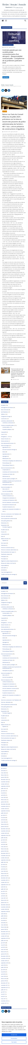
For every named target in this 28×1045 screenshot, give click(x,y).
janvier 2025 (3, 802)
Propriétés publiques (6, 429)
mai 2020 (3, 920)
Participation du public (7, 484)
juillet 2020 (3, 916)
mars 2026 (3, 772)
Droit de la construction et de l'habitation (10, 514)
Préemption (3, 556)
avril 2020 (3, 922)
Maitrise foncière (4, 538)
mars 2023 (3, 846)
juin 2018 (3, 969)
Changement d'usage (5, 416)
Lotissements (4, 534)
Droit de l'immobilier (5, 487)
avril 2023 (3, 844)
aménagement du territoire (7, 407)
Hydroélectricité (5, 454)
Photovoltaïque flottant (7, 465)
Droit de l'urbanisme (5, 494)
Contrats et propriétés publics (7, 425)
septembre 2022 (4, 860)
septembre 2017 (4, 987)
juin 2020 (3, 918)
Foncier (2, 532)
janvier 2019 (3, 954)
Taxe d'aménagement (6, 572)
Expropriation (4, 525)
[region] (14, 1032)
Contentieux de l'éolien (7, 474)
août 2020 (3, 913)
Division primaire (4, 441)
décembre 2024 (4, 804)
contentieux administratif (6, 421)
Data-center (5, 489)
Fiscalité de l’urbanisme (7, 507)
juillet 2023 (3, 837)
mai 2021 (3, 893)
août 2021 (3, 887)
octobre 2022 (4, 857)
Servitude (3, 570)
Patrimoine (3, 545)
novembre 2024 (4, 806)
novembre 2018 (4, 958)
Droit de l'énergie (5, 445)
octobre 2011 (4, 1003)
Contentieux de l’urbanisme (8, 500)
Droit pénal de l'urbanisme (8, 504)
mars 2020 (3, 925)
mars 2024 (3, 822)
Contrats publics (6, 427)
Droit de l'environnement (6, 468)
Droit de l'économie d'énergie (8, 449)
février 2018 (3, 978)
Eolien (3, 451)
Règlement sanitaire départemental (9, 561)
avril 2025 (3, 795)
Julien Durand (12, 47)
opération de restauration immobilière (10, 509)
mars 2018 (3, 976)
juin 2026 (3, 768)
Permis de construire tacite (7, 547)
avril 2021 (3, 895)
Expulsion (4, 540)
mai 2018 (3, 971)
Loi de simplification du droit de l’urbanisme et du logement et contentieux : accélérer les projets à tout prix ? (18, 385)
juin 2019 (3, 942)
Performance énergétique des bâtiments (11, 460)
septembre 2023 (4, 835)
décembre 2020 (4, 904)
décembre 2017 (4, 983)
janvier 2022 (3, 875)
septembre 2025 (4, 786)
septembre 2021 (4, 884)
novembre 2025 (4, 781)
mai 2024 (3, 817)
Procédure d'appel (6, 527)
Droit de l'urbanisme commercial (9, 502)
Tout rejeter (14, 1042)
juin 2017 (3, 992)
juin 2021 (3, 891)
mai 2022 (3, 866)
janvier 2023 (3, 851)
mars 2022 (3, 871)
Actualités (3, 405)
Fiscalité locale (4, 529)
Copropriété (3, 432)
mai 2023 (3, 842)
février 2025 (3, 799)
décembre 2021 (4, 878)
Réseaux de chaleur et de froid (7, 563)
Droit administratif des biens (7, 443)
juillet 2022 (3, 862)
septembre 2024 (4, 810)
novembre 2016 (4, 1001)
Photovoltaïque (5, 463)
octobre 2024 (4, 808)
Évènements (4, 523)
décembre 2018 (4, 956)
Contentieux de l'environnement (9, 472)
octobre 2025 (4, 784)
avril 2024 (3, 819)
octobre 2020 (4, 909)
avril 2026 (3, 770)
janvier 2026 (3, 777)
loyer (2, 536)
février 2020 (3, 927)
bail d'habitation (4, 412)
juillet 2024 (3, 813)
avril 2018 (3, 974)
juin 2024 (3, 815)
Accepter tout (14, 1034)
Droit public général (5, 520)
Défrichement (5, 476)
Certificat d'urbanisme (7, 495)
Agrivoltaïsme (5, 447)
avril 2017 (3, 996)
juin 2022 (3, 864)
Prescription (3, 558)
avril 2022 (3, 869)
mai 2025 (3, 793)
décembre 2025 (4, 779)
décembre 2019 (4, 931)
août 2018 (3, 965)
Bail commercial (4, 409)
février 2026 (3, 775)
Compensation (5, 469)
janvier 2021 (3, 902)
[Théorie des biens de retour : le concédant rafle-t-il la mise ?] (5, 395)
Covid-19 (3, 434)
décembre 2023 (4, 828)
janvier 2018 (3, 980)
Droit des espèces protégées (8, 478)
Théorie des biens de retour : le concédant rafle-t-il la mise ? (18, 394)
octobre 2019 (4, 936)
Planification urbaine (5, 554)
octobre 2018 (4, 960)
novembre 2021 (4, 880)
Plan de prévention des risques (8, 552)
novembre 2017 (4, 985)
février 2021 (3, 900)
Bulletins (4, 111)
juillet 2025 (3, 788)
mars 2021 (3, 898)
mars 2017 (3, 998)
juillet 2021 (3, 889)
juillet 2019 (3, 940)
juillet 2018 (3, 967)
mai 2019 (3, 945)
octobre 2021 (4, 882)
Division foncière (4, 438)
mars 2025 (3, 797)
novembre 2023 (4, 831)
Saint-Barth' (3, 567)
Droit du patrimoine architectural (8, 518)
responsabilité (4, 565)
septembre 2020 (4, 911)
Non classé (3, 543)
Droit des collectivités (6, 516)
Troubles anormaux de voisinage (8, 574)
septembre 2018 (4, 963)
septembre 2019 (4, 938)
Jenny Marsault (14, 131)
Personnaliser (14, 1038)
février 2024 (3, 824)
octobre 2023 (4, 833)
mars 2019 (3, 949)
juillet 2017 (3, 989)
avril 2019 (3, 947)
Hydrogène (4, 456)
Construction (4, 418)
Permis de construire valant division (9, 549)
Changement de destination (8, 498)
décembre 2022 (4, 853)
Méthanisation (5, 458)
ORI (3, 511)
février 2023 (3, 848)
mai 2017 (3, 994)
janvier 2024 (3, 826)
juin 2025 (3, 790)
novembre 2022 (4, 855)
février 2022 (3, 873)
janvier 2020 (3, 929)
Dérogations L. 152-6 (5, 436)
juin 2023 (3, 840)
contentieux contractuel (8, 44)
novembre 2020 (4, 907)
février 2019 (3, 951)
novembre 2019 (4, 933)
